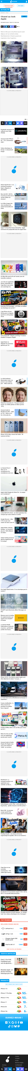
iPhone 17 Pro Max (6, 993)
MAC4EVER (14, 1)
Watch (17, 984)
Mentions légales (19, 1062)
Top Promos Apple (8, 5)
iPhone (10, 984)
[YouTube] (21, 1022)
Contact (17, 1056)
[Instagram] (12, 1026)
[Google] (12, 1022)
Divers (7, 12)
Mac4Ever (3, 12)
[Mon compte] (26, 1)
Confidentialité (18, 1065)
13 (19, 26)
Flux (3, 1067)
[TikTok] (9, 1026)
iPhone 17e (4, 988)
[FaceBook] (18, 1022)
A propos (17, 1058)
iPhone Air (4, 1006)
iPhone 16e (4, 1011)
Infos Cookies (18, 1067)
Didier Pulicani (5, 22)
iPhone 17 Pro (5, 997)
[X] (9, 1022)
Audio (21, 984)
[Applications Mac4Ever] (6, 1022)
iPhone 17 (4, 1002)
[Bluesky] (15, 1026)
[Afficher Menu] (1, 1)
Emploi (16, 1060)
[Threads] (16, 1022)
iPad (14, 984)
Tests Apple (21, 5)
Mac (7, 984)
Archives (4, 1065)
